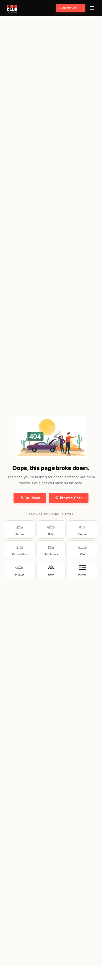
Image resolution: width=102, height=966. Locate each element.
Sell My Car (68, 7)
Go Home (32, 498)
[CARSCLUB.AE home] (12, 8)
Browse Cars (71, 498)
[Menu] (92, 8)
